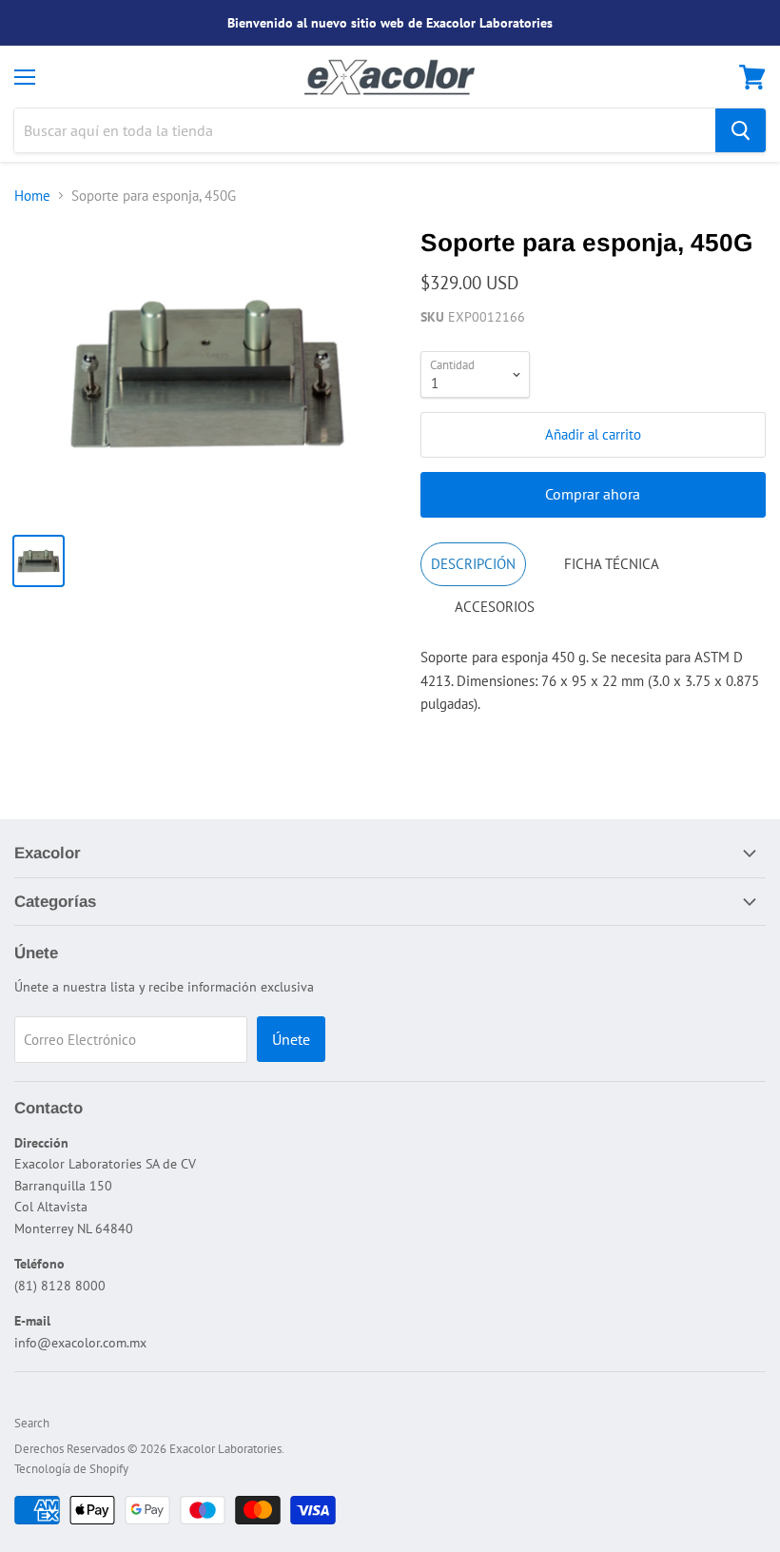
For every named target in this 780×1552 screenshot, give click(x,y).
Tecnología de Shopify (71, 1469)
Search (31, 1423)
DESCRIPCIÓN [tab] (473, 564)
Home (32, 195)
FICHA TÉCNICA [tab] (611, 564)
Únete (291, 1039)
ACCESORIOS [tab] (495, 607)
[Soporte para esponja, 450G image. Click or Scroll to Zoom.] (207, 373)
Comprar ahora (592, 493)
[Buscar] (740, 130)
